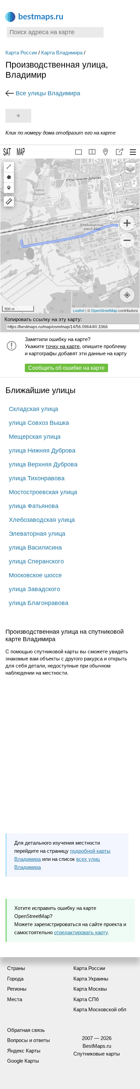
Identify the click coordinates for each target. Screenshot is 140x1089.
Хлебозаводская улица (42, 519)
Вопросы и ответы (28, 1040)
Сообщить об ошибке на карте (66, 368)
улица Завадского (34, 589)
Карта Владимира (62, 52)
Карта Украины (90, 979)
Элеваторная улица (37, 533)
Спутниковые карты (96, 1054)
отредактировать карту (80, 932)
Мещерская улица (34, 436)
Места (14, 999)
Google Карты (23, 1061)
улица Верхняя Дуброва (43, 464)
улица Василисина (35, 547)
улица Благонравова (38, 603)
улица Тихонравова (37, 478)
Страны (16, 968)
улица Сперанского (36, 561)
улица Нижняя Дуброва (42, 450)
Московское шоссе (35, 575)
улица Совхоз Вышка (39, 422)
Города (15, 979)
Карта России (21, 52)
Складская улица (33, 409)
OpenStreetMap (104, 310)
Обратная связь (26, 1030)
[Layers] (130, 168)
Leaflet (78, 310)
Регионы (17, 989)
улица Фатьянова (33, 506)
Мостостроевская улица (43, 492)
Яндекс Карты (23, 1051)
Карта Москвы (90, 989)
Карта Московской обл (99, 1009)
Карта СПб (86, 999)
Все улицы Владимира (48, 93)
